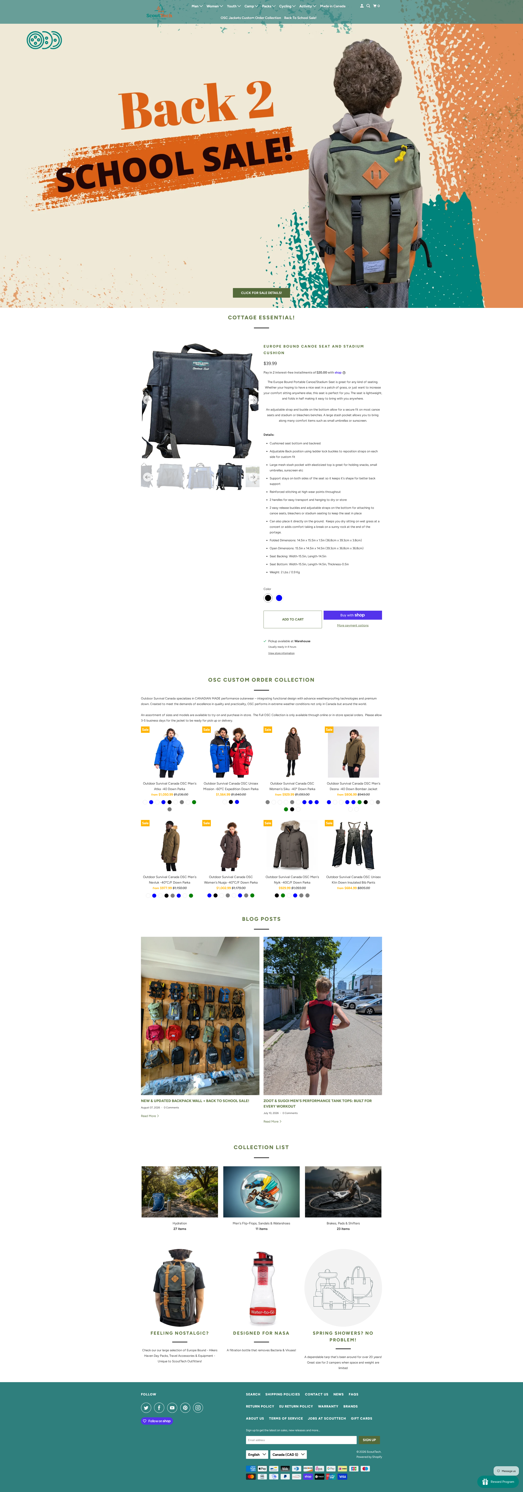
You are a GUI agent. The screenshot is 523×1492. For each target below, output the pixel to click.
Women (213, 6)
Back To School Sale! (300, 18)
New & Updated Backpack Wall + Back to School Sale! (195, 1101)
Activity (306, 6)
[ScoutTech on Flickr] (207, 1408)
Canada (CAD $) (286, 1455)
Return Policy (260, 1406)
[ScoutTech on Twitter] (147, 1408)
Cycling (285, 6)
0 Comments (171, 1107)
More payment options (353, 625)
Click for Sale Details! (261, 293)
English (254, 1455)
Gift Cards (361, 1418)
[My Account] (362, 6)
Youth (232, 6)
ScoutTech (374, 1452)
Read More (149, 1116)
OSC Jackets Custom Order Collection (251, 18)
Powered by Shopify (369, 1457)
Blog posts (261, 919)
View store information (281, 653)
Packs (267, 6)
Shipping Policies (282, 1394)
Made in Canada (332, 6)
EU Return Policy (296, 1406)
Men (195, 6)
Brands (350, 1406)
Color (267, 589)
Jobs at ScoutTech (327, 1418)
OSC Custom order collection (261, 680)
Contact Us (317, 1394)
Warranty (328, 1406)
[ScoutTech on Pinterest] (186, 1408)
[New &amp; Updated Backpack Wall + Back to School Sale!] (200, 1016)
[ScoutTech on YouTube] (173, 1408)
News (338, 1394)
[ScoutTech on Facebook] (160, 1408)
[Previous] (147, 399)
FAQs (354, 1394)
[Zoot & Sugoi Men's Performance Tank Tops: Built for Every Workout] (323, 1016)
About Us (255, 1418)
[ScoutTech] (159, 11)
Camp (250, 6)
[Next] (252, 399)
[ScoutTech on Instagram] (199, 1408)
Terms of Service (286, 1418)
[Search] (368, 6)
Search (253, 1394)
